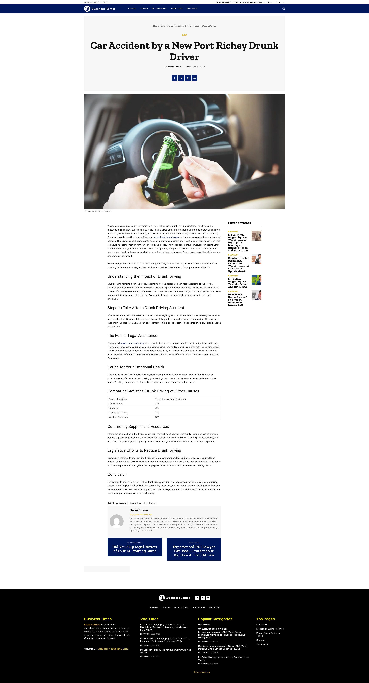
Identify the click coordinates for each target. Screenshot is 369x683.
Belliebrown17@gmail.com (113, 648)
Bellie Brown (174, 66)
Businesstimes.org (202, 672)
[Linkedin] (279, 2)
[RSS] (283, 2)
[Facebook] (276, 2)
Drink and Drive (135, 503)
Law (163, 26)
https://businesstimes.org (140, 514)
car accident (121, 503)
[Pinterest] (188, 78)
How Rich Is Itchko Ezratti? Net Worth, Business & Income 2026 (237, 299)
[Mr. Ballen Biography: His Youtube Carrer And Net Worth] (256, 280)
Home (156, 26)
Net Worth (233, 232)
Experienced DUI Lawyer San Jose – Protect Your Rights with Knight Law (194, 551)
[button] (283, 8)
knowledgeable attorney (131, 343)
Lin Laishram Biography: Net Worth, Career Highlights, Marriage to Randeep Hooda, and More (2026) (238, 242)
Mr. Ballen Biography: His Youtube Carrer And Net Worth (238, 282)
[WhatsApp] (194, 78)
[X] (181, 78)
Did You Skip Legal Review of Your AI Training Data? (134, 549)
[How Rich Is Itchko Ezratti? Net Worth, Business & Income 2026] (256, 295)
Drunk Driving (149, 503)
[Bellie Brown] (118, 521)
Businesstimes (92, 624)
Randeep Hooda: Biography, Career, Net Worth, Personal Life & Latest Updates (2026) (238, 264)
